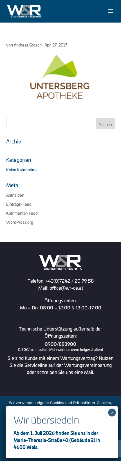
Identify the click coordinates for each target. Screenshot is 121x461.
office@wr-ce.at (66, 287)
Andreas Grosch (28, 45)
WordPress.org (19, 222)
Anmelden (15, 195)
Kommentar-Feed (22, 213)
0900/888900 (60, 346)
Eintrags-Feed (19, 204)
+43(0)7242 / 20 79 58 (70, 280)
